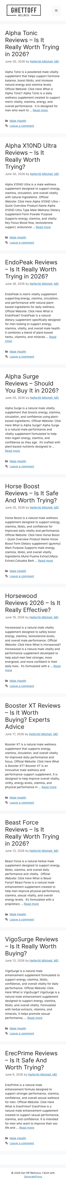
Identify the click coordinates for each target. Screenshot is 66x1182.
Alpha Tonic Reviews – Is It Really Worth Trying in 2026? (32, 43)
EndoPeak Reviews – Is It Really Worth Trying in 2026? (31, 269)
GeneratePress (33, 1176)
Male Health (18, 121)
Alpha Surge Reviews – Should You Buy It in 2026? (32, 383)
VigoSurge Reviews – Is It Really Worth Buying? (31, 946)
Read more (40, 110)
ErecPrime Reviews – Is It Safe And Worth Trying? (31, 1060)
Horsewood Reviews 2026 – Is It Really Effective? (32, 602)
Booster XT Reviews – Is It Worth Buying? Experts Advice (32, 716)
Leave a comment (22, 126)
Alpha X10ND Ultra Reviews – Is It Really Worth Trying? (31, 156)
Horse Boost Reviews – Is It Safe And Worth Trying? (31, 493)
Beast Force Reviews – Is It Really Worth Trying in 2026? (32, 833)
